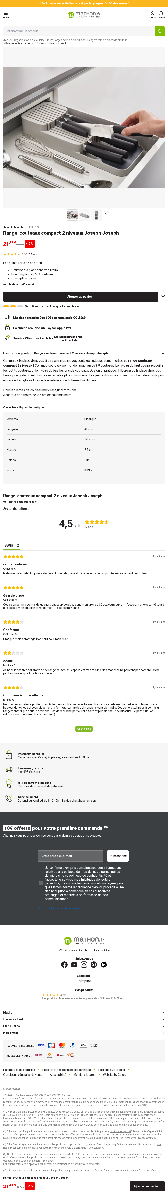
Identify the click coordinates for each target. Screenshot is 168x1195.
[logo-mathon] (84, 15)
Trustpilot (84, 981)
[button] (161, 15)
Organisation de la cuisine (29, 40)
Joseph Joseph (13, 227)
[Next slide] (106, 214)
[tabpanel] (84, 645)
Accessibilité (58, 1075)
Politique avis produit (111, 1070)
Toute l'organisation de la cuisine (66, 40)
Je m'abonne (118, 856)
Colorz (122, 1075)
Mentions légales (84, 1075)
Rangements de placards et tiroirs (107, 40)
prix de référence (131, 1134)
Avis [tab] (12, 545)
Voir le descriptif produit (19, 284)
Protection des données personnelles (66, 1070)
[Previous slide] (62, 214)
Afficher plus (84, 728)
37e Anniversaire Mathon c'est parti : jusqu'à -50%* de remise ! (83, 3)
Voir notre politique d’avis (20, 501)
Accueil (7, 40)
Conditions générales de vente (22, 1075)
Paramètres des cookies (19, 1070)
